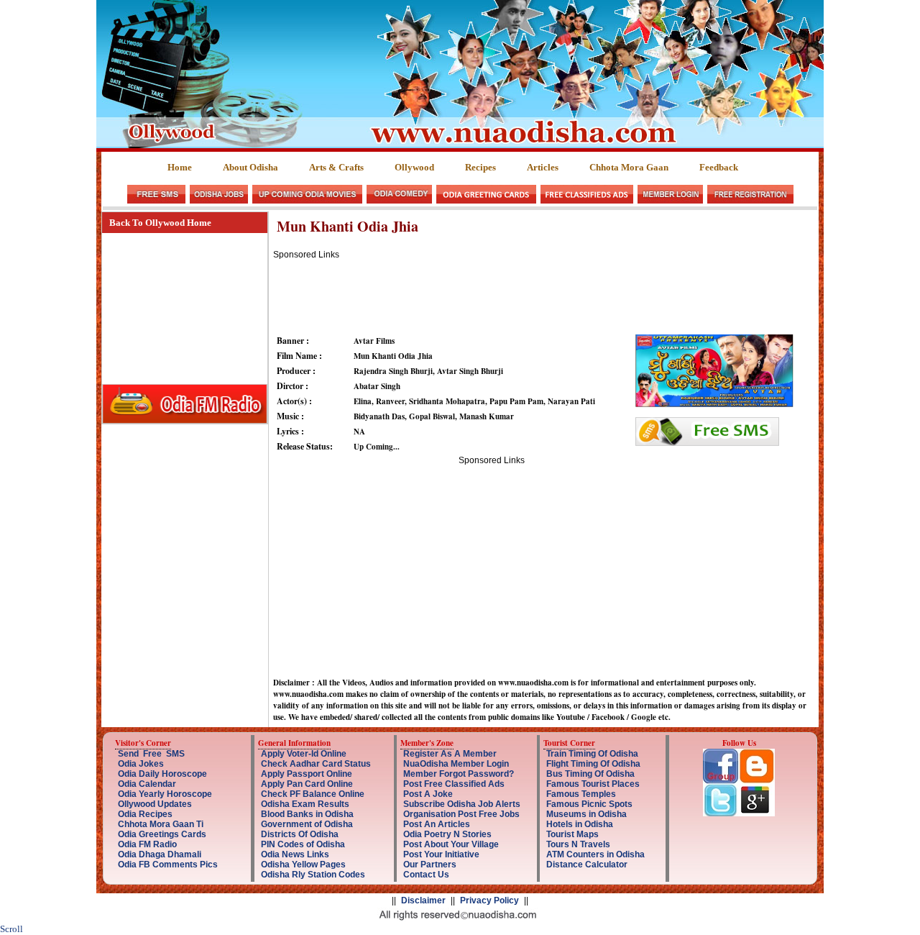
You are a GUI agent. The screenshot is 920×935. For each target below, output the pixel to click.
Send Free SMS (151, 754)
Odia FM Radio (147, 844)
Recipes (480, 167)
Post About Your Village (451, 844)
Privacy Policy (489, 900)
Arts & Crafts (336, 167)
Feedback (718, 167)
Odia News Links (295, 854)
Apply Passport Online (306, 774)
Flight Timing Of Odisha (593, 764)
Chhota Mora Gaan (628, 167)
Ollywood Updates (155, 804)
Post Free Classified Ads (454, 784)
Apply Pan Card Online (307, 784)
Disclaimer (423, 900)
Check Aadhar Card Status (316, 764)
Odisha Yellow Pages (303, 864)
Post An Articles (436, 824)
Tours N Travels (578, 844)
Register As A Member (450, 754)
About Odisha (250, 167)
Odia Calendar (147, 784)
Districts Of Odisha (300, 834)
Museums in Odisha (586, 814)
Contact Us (426, 875)
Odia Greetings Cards (162, 834)
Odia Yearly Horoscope (165, 794)
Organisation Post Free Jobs (461, 814)
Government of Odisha (307, 824)
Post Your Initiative (441, 854)
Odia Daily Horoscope (162, 774)
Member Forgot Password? (458, 774)
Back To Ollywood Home (160, 222)
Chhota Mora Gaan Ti (160, 824)
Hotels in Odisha (579, 824)
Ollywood (414, 167)
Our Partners (429, 864)
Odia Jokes (141, 764)
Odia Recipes (145, 814)
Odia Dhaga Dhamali (159, 854)
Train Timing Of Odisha (592, 754)
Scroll (11, 928)
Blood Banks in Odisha (307, 814)
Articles (542, 167)
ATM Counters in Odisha (595, 854)
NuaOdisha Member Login (456, 764)
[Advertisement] (534, 292)
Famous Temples (581, 794)
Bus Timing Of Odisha (590, 774)
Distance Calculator (586, 864)
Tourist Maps (572, 834)
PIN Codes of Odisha (303, 844)
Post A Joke (428, 794)
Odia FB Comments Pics (168, 864)
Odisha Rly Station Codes (313, 875)
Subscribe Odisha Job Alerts (461, 804)
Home (179, 167)
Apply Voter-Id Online (303, 754)
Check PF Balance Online (312, 794)
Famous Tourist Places (593, 784)
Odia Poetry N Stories (447, 834)
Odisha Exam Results (305, 804)
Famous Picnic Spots (589, 804)
